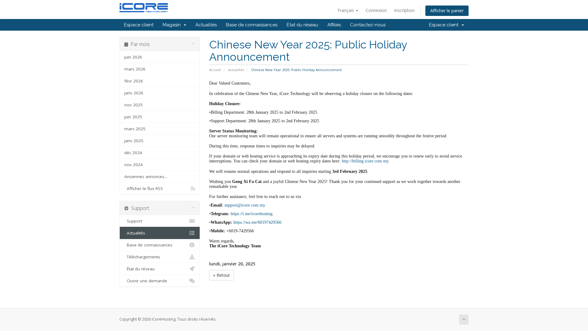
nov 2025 (133, 105)
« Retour (221, 275)
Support (133, 221)
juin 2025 (133, 117)
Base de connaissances (251, 25)
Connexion (376, 10)
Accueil (215, 69)
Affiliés (334, 25)
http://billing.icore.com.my (365, 161)
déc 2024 (133, 152)
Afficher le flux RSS (143, 188)
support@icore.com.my (244, 205)
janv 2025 (133, 140)
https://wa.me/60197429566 (257, 222)
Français (346, 10)
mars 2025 (134, 128)
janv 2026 (133, 93)
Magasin (173, 25)
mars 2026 (134, 69)
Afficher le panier (447, 10)
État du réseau (302, 25)
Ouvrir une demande (145, 280)
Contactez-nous (368, 25)
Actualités (206, 25)
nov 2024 (133, 164)
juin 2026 (133, 57)
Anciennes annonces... (145, 176)
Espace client (138, 25)
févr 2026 (133, 81)
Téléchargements (142, 257)
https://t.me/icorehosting (252, 213)
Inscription (404, 10)
